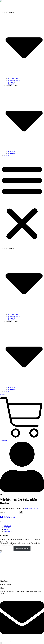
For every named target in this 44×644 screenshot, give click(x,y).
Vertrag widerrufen (22, 548)
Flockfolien (12, 153)
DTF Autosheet (13, 78)
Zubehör (7, 155)
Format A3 (11, 82)
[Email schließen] (1, 550)
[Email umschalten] (1, 643)
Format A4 (11, 84)
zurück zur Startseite (31, 508)
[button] (22, 202)
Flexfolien (11, 151)
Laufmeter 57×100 (14, 80)
